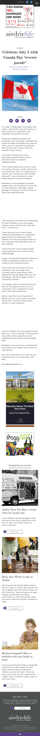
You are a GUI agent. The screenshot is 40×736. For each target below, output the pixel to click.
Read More (15, 531)
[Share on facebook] (23, 121)
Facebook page (8, 253)
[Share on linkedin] (29, 121)
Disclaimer (25, 725)
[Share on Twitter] (11, 121)
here (3, 340)
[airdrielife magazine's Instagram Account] (31, 2)
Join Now (22, 708)
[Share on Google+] (17, 121)
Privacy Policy (15, 725)
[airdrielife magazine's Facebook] (27, 2)
